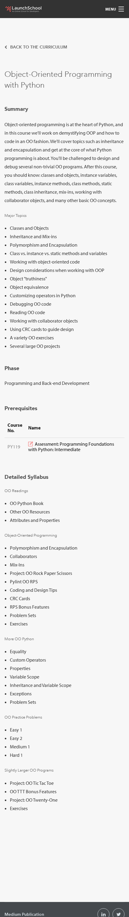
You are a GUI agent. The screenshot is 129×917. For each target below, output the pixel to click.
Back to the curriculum (38, 47)
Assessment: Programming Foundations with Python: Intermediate (71, 446)
